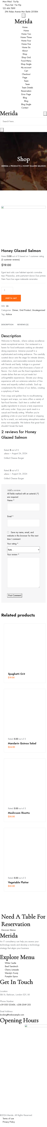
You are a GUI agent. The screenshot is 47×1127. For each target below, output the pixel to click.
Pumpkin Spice (11, 976)
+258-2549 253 (24, 1004)
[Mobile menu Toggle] (23, 15)
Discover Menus (8, 930)
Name (10, 500)
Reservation (26, 90)
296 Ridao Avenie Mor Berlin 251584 (21, 11)
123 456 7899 (9, 8)
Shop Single (26, 64)
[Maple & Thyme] (11, 1032)
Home (25, 27)
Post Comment (14, 595)
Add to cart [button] (25, 646)
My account (26, 67)
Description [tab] (7, 324)
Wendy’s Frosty (11, 973)
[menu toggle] (45, 114)
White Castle (10, 963)
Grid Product (25, 310)
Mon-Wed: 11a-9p (11, 1)
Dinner (15, 310)
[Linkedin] (5, 951)
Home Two (26, 33)
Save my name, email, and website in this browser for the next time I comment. (22, 536)
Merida (23, 21)
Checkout (26, 74)
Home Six (26, 47)
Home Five (26, 44)
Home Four (26, 40)
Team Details (27, 87)
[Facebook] (1, 951)
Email (10, 516)
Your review (13, 554)
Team (26, 80)
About (25, 50)
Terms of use (8, 1118)
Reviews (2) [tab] (22, 324)
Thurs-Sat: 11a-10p (13, 4)
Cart (26, 70)
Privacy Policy (9, 1121)
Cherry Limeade (12, 969)
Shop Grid (26, 57)
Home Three (26, 37)
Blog (25, 97)
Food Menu (26, 60)
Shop (25, 54)
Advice (9, 314)
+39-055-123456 (7, 1004)
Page (24, 77)
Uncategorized (38, 310)
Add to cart (11, 298)
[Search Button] (2, 130)
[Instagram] (7, 951)
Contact (24, 107)
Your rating (12, 543)
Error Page (26, 94)
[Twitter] (3, 951)
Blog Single (26, 104)
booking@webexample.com (12, 1014)
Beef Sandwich (11, 966)
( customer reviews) (10, 259)
